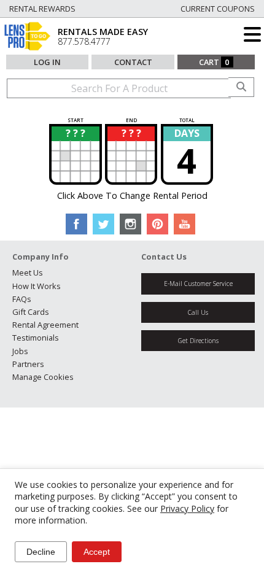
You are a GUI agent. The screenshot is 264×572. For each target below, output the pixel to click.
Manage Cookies (43, 376)
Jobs (20, 351)
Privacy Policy (187, 508)
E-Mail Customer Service (198, 283)
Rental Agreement (45, 324)
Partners (28, 363)
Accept (96, 552)
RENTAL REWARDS (42, 8)
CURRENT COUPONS (218, 8)
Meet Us (27, 272)
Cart (214, 62)
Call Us (198, 312)
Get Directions (198, 340)
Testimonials (35, 337)
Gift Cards (30, 311)
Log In (47, 62)
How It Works (36, 286)
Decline (40, 552)
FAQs (21, 298)
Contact (133, 62)
